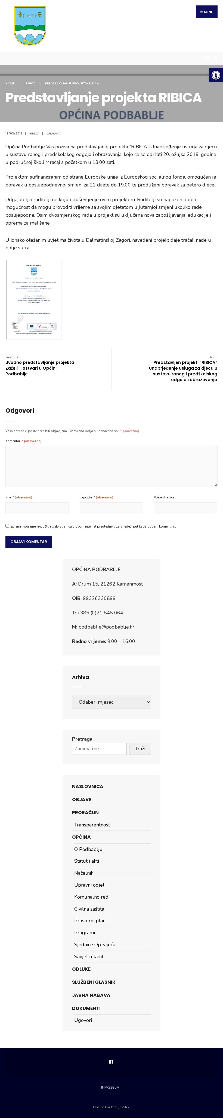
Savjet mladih (89, 956)
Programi (84, 932)
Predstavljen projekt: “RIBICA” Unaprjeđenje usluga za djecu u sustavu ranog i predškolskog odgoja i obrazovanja (183, 368)
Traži (140, 748)
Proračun (85, 812)
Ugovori (83, 1020)
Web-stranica (164, 497)
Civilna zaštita (89, 909)
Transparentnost (92, 825)
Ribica (31, 83)
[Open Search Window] (215, 58)
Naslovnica (87, 786)
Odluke (81, 969)
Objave (81, 799)
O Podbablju (88, 849)
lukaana (54, 133)
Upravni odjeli (90, 885)
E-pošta (96, 497)
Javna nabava (91, 995)
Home (10, 83)
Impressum (110, 1088)
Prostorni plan (90, 920)
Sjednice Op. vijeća (94, 944)
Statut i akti (86, 861)
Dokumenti (86, 1008)
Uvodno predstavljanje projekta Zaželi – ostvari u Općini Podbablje (39, 366)
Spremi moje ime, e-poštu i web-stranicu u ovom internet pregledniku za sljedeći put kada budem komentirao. (93, 526)
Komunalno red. (91, 897)
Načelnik (83, 873)
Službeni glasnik (94, 982)
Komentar (23, 441)
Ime (18, 497)
